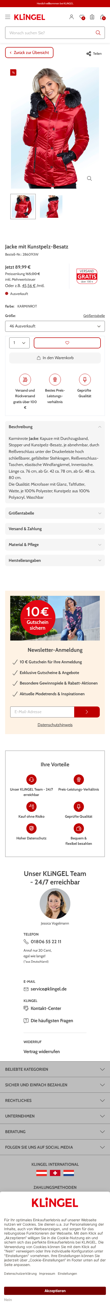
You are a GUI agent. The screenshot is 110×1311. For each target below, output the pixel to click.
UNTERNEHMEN (20, 1116)
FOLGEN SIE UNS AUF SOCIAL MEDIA (39, 1147)
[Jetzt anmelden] (87, 711)
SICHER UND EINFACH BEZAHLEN (36, 1084)
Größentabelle (94, 315)
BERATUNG (15, 1131)
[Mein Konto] (71, 16)
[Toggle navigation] (7, 16)
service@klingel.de (49, 989)
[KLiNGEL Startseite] (29, 17)
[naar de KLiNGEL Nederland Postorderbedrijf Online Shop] (68, 1173)
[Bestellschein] (92, 16)
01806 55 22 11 (46, 941)
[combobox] (55, 33)
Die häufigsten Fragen (52, 1020)
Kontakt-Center (46, 1008)
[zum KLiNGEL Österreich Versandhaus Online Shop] (41, 1173)
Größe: (10, 315)
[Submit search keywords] (98, 33)
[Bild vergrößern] (89, 178)
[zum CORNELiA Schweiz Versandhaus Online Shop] (55, 1173)
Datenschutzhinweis (55, 724)
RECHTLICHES (18, 1100)
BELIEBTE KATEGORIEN (26, 1069)
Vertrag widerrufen (42, 1051)
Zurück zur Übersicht (31, 52)
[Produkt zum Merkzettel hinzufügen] (67, 342)
